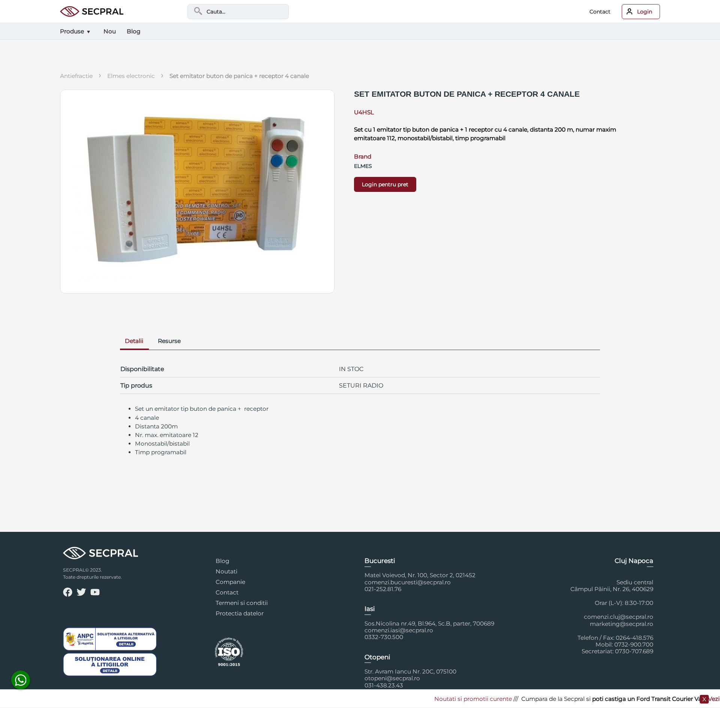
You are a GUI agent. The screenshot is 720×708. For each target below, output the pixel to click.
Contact (600, 11)
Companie (230, 581)
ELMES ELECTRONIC (131, 75)
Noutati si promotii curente (457, 698)
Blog (223, 560)
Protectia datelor (240, 613)
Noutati (226, 571)
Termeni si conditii (242, 602)
